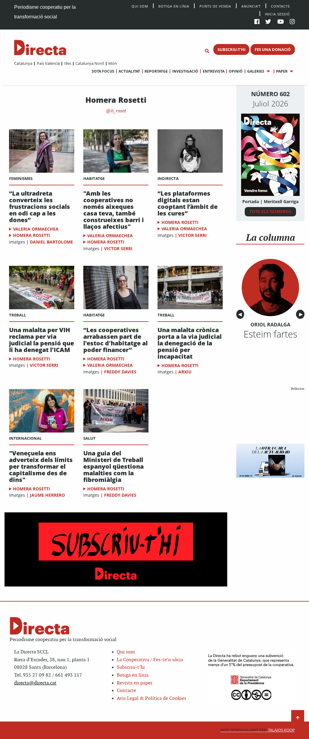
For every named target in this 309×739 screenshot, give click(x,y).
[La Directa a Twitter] (268, 22)
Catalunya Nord (89, 63)
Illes (67, 63)
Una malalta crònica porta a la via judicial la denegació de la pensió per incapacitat (189, 343)
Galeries (255, 71)
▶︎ (301, 314)
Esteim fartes (270, 334)
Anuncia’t (251, 6)
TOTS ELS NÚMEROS (270, 211)
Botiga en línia (173, 6)
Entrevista (213, 71)
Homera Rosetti (31, 235)
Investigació (185, 71)
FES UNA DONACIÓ (273, 49)
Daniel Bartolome (51, 242)
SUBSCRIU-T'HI (231, 49)
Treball (17, 315)
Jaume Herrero (47, 495)
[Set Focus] (207, 51)
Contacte (280, 6)
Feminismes (21, 178)
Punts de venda (215, 6)
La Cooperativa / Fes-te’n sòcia (150, 660)
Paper (282, 71)
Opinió (236, 71)
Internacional (25, 438)
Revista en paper (134, 683)
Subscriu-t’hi (131, 667)
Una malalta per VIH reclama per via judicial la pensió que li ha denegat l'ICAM (41, 340)
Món (112, 63)
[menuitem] (23, 63)
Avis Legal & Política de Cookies (151, 698)
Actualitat (129, 71)
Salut (89, 438)
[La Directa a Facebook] (257, 22)
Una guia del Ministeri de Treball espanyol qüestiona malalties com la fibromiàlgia (113, 466)
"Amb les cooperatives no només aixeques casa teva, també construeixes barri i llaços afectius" (113, 210)
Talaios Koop (258, 730)
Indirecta (168, 178)
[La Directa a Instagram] (292, 22)
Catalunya (23, 63)
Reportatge (156, 71)
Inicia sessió (277, 14)
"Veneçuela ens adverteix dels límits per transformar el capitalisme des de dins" (41, 466)
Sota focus (103, 71)
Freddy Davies (120, 372)
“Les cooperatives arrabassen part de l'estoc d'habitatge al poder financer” (115, 340)
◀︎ (241, 314)
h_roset (118, 111)
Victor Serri (118, 248)
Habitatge (94, 178)
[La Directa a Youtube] (280, 22)
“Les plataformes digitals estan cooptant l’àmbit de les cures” (188, 203)
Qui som (126, 652)
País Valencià (48, 63)
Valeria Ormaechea (36, 229)
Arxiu (185, 372)
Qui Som (140, 6)
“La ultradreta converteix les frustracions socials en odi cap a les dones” (39, 206)
